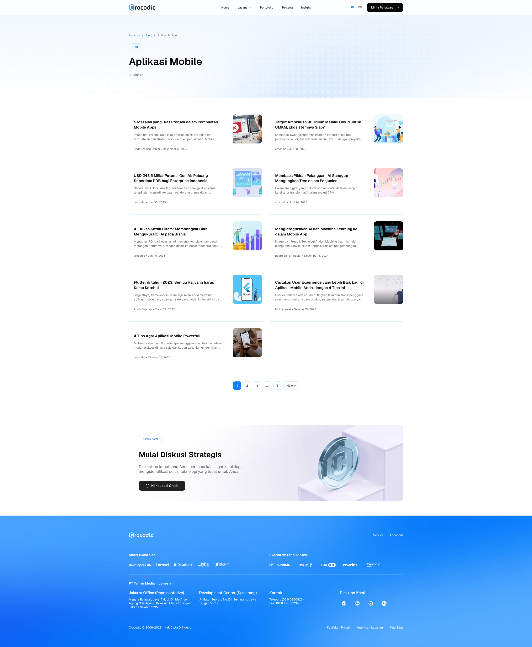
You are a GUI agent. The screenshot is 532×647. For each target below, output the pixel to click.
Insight (306, 7)
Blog (148, 35)
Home (225, 7)
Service (378, 535)
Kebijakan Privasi (338, 627)
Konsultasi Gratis (165, 486)
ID (352, 7)
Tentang (287, 7)
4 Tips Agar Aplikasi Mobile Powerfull (167, 335)
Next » (291, 385)
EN (360, 7)
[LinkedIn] (357, 603)
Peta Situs (396, 627)
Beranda (134, 35)
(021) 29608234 (293, 599)
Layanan (243, 7)
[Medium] (384, 603)
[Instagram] (344, 603)
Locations (396, 535)
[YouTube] (370, 603)
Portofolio (266, 7)
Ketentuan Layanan (370, 627)
